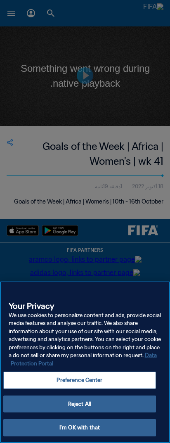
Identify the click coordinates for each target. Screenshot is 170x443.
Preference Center (79, 380)
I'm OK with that (79, 427)
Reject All (79, 403)
